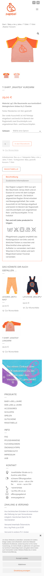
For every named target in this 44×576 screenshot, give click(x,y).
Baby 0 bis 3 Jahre (15, 24)
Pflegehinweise (12, 440)
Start (4, 24)
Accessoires (10, 408)
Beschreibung (12, 177)
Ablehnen (22, 564)
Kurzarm (5, 162)
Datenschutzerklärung (9, 552)
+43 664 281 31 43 (18, 491)
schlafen (9, 412)
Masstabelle (10, 423)
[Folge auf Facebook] (34, 2)
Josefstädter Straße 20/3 (21, 472)
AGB (6, 458)
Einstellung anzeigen (22, 571)
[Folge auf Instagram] (38, 2)
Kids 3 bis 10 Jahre (13, 405)
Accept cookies (22, 558)
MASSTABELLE (11, 169)
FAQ (6, 437)
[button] (40, 535)
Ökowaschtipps (12, 447)
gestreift (32, 160)
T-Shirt (25, 24)
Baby (27, 160)
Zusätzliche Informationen (17, 181)
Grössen (6, 131)
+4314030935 (16, 488)
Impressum (9, 455)
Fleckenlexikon (12, 444)
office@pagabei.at (18, 494)
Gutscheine (10, 419)
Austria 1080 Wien (18, 475)
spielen (8, 416)
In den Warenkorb (22, 144)
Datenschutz (11, 451)
